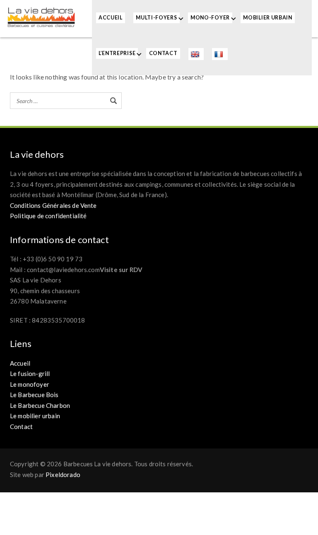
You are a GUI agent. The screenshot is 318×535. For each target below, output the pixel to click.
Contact (163, 53)
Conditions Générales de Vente (53, 205)
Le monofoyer (29, 384)
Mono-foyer (210, 17)
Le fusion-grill (30, 373)
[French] (219, 54)
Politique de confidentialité (48, 215)
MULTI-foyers (156, 17)
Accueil (111, 17)
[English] (196, 54)
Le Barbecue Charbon (40, 405)
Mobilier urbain (267, 17)
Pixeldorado (63, 474)
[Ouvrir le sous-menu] (180, 18)
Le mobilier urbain (35, 415)
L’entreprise (117, 53)
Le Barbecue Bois (34, 394)
